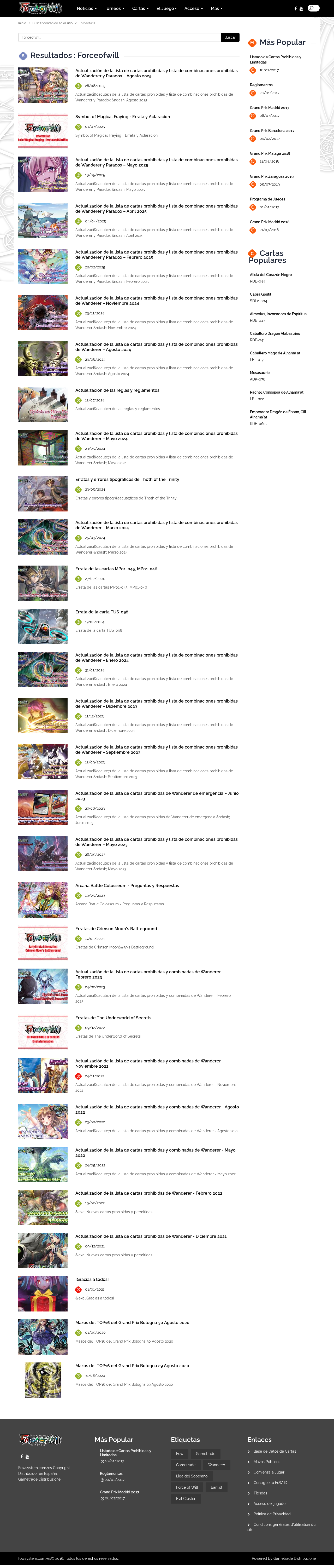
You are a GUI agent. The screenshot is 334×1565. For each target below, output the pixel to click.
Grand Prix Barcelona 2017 (272, 131)
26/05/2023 (95, 854)
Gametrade (205, 1454)
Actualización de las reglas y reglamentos (117, 390)
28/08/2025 (95, 86)
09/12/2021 (95, 1246)
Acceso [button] (192, 8)
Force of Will (187, 1487)
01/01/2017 (269, 207)
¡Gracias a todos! (92, 1279)
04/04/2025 (95, 221)
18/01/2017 (269, 70)
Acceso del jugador (270, 1503)
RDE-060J (258, 424)
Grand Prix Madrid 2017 (269, 108)
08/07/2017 (269, 115)
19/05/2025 (95, 175)
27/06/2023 (95, 808)
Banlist (216, 1487)
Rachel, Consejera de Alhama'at (276, 392)
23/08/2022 (95, 1122)
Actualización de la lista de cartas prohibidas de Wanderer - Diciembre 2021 (151, 1236)
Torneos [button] (113, 8)
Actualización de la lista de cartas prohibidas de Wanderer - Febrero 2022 (148, 1193)
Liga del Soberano (191, 1476)
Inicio (22, 23)
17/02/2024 (94, 622)
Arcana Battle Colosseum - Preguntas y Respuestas (127, 885)
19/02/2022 (95, 1203)
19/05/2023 (95, 895)
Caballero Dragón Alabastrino (275, 333)
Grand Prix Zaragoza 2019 (272, 176)
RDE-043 (257, 320)
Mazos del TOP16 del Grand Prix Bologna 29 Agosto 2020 (132, 1365)
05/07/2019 (270, 184)
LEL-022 (257, 399)
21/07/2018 (269, 230)
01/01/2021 (94, 1289)
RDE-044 (257, 281)
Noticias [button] (85, 8)
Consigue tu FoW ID (270, 1483)
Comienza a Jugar (269, 1472)
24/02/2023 (95, 987)
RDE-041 (257, 340)
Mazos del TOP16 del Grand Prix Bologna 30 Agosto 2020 (132, 1322)
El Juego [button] (165, 8)
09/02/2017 (270, 138)
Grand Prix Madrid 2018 (269, 222)
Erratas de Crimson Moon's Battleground (116, 928)
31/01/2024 (94, 670)
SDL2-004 (258, 301)
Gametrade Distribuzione (39, 1479)
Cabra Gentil (260, 294)
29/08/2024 (95, 359)
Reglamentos (261, 85)
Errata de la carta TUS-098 (101, 611)
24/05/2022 (95, 1165)
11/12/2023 (94, 716)
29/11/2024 (94, 313)
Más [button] (215, 8)
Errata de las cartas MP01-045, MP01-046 (116, 568)
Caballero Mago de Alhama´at (275, 353)
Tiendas (260, 1493)
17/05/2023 (94, 938)
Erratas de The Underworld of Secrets (113, 1017)
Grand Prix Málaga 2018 (270, 153)
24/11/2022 (94, 1076)
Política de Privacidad (272, 1514)
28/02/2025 (95, 267)
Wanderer (216, 1465)
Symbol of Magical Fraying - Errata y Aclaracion (122, 116)
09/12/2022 (95, 1028)
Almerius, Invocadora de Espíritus (278, 314)
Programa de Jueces (267, 199)
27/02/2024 (95, 579)
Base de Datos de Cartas (275, 1451)
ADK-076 (257, 379)
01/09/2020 (95, 1332)
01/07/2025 (95, 126)
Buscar (230, 37)
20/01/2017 (269, 93)
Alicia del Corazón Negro (271, 275)
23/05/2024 (95, 448)
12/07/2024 (94, 400)
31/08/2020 (95, 1375)
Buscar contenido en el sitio (52, 23)
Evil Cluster (185, 1499)
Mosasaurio (260, 373)
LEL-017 (257, 360)
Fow (179, 1454)
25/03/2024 (95, 538)
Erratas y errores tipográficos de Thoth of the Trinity (127, 479)
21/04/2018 (269, 161)
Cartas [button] (139, 8)
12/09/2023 (95, 762)
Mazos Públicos (267, 1462)
